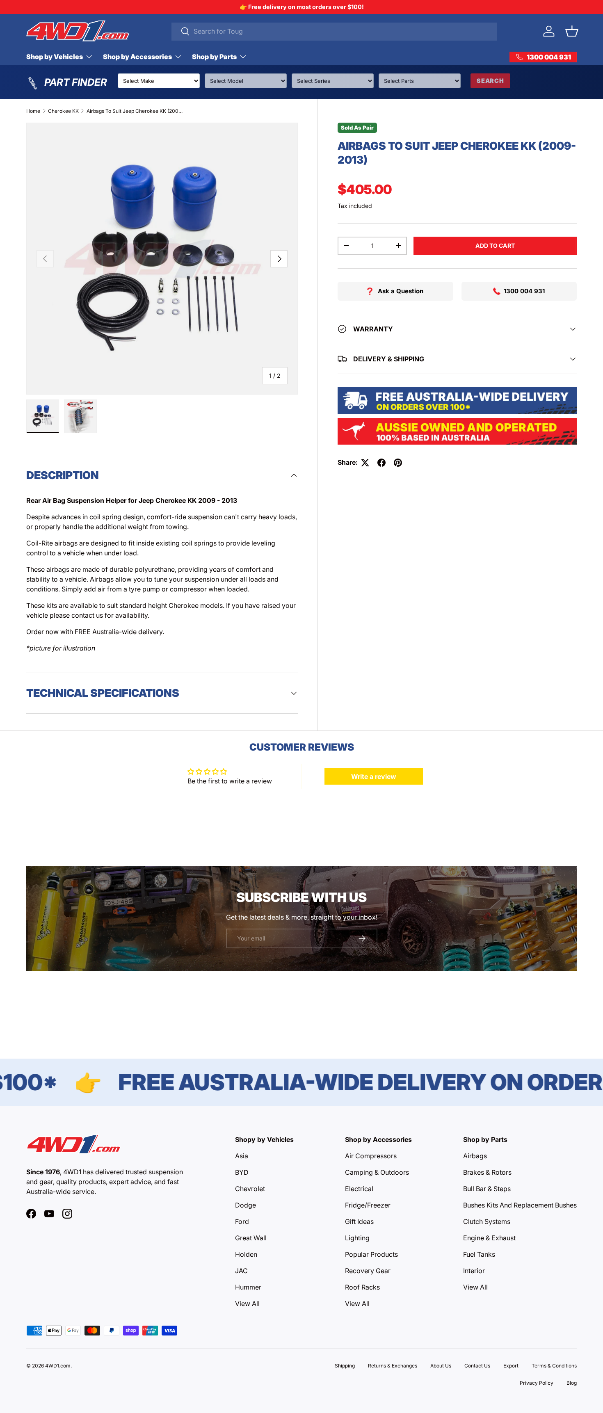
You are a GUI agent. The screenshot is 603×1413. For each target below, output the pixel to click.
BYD (242, 1172)
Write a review (373, 776)
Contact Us (477, 1366)
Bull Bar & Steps (487, 1189)
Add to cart (495, 245)
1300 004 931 (524, 291)
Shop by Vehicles (54, 57)
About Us (440, 1366)
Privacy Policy (536, 1383)
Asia (241, 1156)
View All (247, 1303)
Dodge (245, 1205)
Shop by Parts (214, 57)
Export (510, 1366)
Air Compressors (371, 1156)
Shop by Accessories (137, 57)
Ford (242, 1221)
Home (33, 111)
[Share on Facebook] (381, 462)
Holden (246, 1254)
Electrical (359, 1189)
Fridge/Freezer (368, 1205)
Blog (571, 1383)
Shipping (345, 1366)
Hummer (248, 1287)
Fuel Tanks (479, 1254)
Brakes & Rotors (487, 1172)
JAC (241, 1271)
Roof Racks (362, 1287)
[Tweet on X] (365, 462)
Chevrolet (250, 1189)
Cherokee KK (63, 111)
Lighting (357, 1238)
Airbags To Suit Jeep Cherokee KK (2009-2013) (136, 111)
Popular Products (371, 1254)
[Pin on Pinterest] (398, 462)
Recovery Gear (368, 1271)
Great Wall (251, 1238)
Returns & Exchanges (392, 1366)
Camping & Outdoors (377, 1172)
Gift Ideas (359, 1221)
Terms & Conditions (554, 1366)
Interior (474, 1271)
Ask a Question (400, 291)
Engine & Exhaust (489, 1238)
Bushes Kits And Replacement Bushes (520, 1205)
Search (490, 80)
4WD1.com (58, 1366)
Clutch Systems (486, 1221)
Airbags (475, 1156)
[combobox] (334, 31)
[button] (572, 31)
